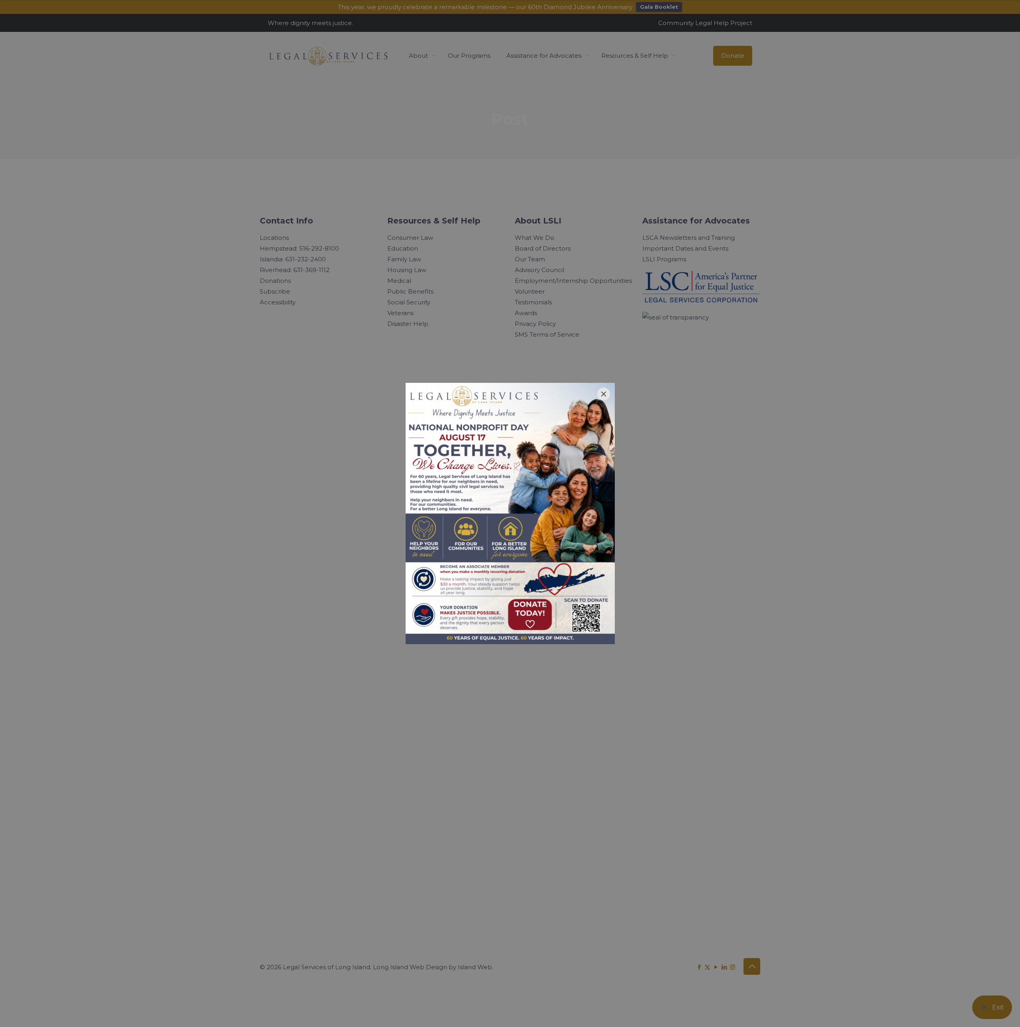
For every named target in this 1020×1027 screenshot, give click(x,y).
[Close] (603, 394)
